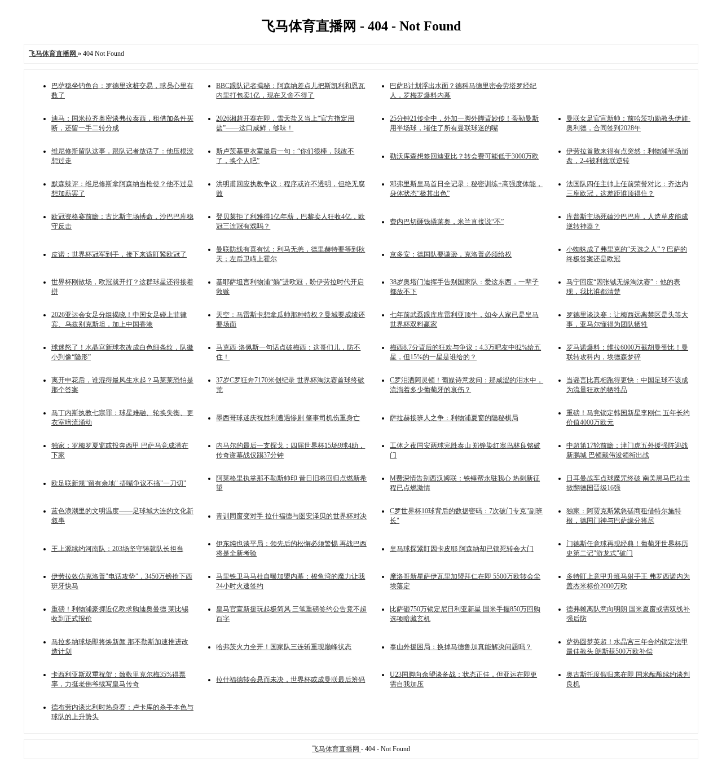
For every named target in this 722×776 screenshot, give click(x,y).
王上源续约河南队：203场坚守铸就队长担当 (117, 549)
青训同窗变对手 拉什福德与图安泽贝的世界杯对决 (291, 516)
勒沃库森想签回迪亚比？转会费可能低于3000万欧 (464, 156)
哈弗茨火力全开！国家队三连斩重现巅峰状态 (283, 647)
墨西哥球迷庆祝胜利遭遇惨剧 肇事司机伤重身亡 (288, 418)
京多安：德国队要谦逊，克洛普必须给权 (451, 254)
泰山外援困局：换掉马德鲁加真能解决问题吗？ (461, 647)
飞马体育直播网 (336, 749)
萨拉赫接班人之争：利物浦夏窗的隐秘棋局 (454, 418)
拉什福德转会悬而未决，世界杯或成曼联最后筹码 (290, 680)
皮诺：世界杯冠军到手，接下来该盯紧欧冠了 (119, 254)
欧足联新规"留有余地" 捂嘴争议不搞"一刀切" (118, 483)
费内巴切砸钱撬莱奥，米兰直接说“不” (447, 222)
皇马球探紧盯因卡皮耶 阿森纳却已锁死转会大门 (462, 549)
